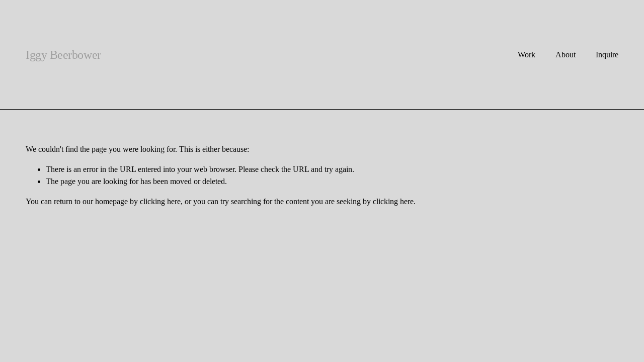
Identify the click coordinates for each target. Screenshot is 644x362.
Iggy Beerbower (63, 54)
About (565, 54)
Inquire (607, 54)
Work (526, 54)
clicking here (160, 201)
